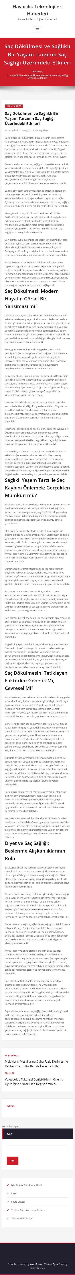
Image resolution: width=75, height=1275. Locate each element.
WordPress (36, 1264)
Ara (9, 1134)
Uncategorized (41, 130)
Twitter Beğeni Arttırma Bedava (28, 1210)
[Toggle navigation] (37, 29)
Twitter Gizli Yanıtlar (22, 1218)
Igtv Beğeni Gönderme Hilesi (26, 1185)
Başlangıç (38, 71)
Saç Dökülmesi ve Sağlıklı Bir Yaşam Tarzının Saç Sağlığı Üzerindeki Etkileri (39, 76)
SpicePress (58, 1264)
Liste (13, 1193)
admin (15, 130)
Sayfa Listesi (18, 1201)
